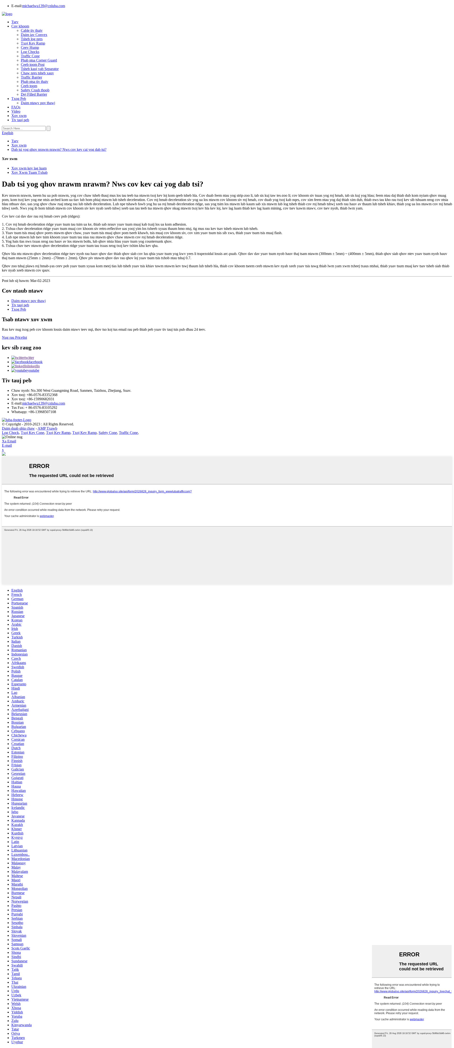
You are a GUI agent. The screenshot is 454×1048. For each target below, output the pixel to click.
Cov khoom (20, 26)
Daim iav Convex (34, 35)
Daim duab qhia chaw (18, 428)
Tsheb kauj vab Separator (40, 69)
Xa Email (9, 441)
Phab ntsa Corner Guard (39, 60)
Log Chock (10, 433)
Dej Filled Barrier (34, 94)
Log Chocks (30, 52)
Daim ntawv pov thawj (38, 103)
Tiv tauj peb (20, 120)
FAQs (15, 107)
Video (15, 111)
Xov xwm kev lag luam (29, 168)
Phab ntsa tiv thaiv (34, 82)
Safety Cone (108, 433)
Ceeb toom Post (32, 64)
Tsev (14, 22)
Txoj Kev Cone (32, 433)
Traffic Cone (30, 56)
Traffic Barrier (31, 77)
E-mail (7, 445)
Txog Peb (18, 99)
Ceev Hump (30, 47)
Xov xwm (18, 116)
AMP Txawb (47, 428)
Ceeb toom (29, 86)
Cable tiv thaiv (32, 30)
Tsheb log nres (32, 39)
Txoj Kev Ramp (33, 43)
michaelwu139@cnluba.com (43, 6)
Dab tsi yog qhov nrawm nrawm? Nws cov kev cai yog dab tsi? (58, 149)
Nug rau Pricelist (14, 337)
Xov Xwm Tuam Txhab (29, 172)
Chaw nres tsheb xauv (37, 73)
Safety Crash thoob (35, 90)
